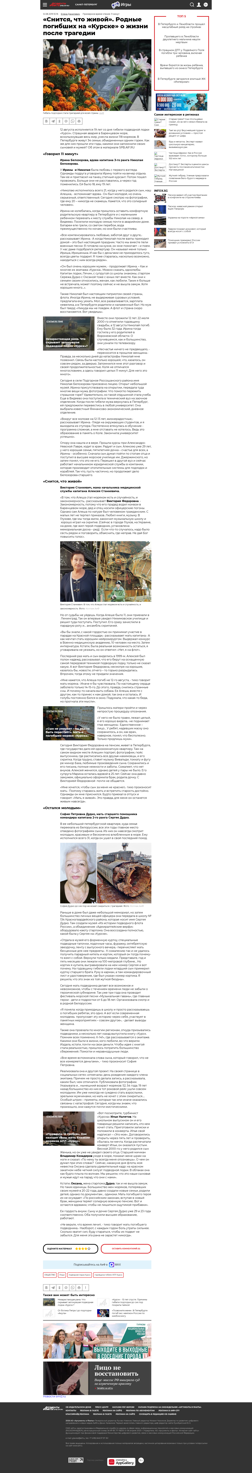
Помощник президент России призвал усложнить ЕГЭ (184, 241)
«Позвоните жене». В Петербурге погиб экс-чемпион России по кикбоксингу (129, 1313)
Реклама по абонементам (140, 1410)
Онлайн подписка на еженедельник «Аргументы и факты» (169, 1407)
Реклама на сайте (112, 1410)
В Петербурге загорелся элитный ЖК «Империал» (182, 80)
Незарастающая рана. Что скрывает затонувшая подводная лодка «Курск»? (75, 1302)
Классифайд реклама (77, 1414)
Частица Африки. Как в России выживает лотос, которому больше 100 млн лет (188, 156)
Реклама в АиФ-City (169, 1410)
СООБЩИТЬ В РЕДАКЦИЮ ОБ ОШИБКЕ (157, 1414)
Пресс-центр (101, 1407)
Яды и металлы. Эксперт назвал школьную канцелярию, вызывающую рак (186, 144)
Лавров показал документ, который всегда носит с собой (187, 230)
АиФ (101, 113)
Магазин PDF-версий (123, 1407)
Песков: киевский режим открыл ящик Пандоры (185, 207)
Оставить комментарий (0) (126, 1249)
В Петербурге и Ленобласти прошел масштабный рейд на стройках (181, 26)
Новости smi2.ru (54, 1396)
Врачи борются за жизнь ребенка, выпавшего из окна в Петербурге (181, 67)
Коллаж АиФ (92, 608)
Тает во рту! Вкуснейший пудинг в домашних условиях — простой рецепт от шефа (187, 133)
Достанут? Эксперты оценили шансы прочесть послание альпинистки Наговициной (189, 167)
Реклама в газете (89, 1410)
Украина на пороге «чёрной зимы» (186, 218)
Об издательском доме (78, 1407)
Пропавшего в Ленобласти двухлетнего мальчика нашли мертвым (181, 39)
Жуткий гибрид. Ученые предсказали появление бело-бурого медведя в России (189, 178)
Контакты (71, 1410)
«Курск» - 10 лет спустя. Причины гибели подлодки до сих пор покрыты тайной (129, 1302)
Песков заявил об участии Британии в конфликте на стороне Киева (187, 196)
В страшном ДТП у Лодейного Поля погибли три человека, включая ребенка (181, 53)
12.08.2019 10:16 (50, 14)
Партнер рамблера (95, 1460)
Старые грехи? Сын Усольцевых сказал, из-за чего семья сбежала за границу (188, 122)
